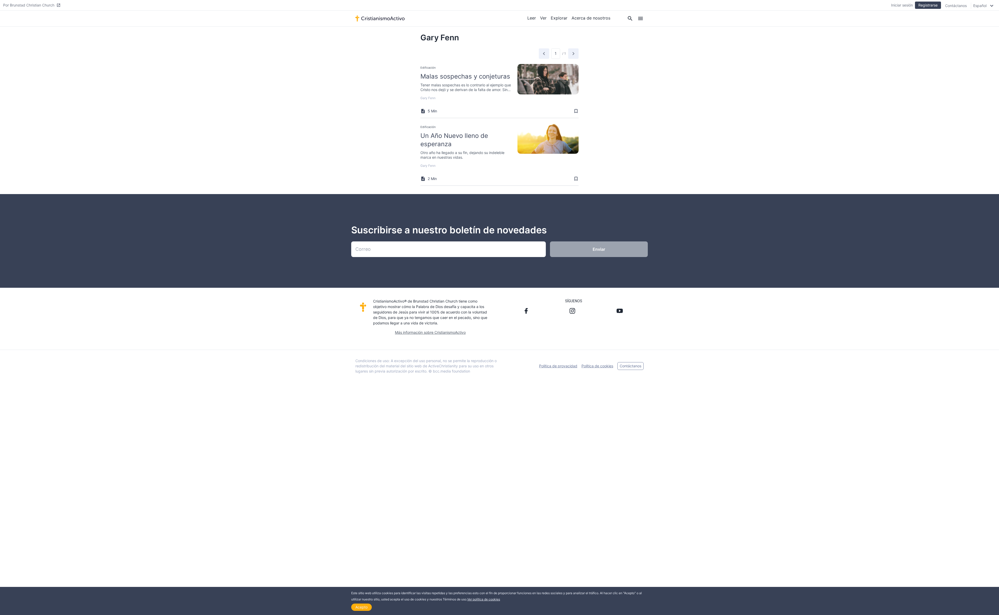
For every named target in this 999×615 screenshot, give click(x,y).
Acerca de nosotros (591, 18)
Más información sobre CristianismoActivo (430, 332)
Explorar (559, 18)
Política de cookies (597, 366)
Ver (543, 18)
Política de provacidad (558, 366)
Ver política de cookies (483, 599)
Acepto (361, 607)
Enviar (599, 249)
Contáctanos (956, 5)
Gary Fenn (428, 98)
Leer (531, 18)
